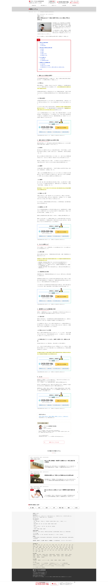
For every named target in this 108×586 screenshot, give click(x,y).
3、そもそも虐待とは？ (42, 57)
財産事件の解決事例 (49, 537)
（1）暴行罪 (42, 49)
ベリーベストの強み (35, 533)
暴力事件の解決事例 (43, 537)
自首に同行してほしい (36, 517)
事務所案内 (74, 5)
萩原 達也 (45, 427)
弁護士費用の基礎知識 (56, 531)
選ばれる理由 (46, 534)
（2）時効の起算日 (43, 45)
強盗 (46, 526)
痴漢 (34, 521)
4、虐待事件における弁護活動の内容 (44, 62)
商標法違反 (53, 526)
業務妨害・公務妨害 (53, 523)
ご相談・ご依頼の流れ (41, 531)
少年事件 (35, 528)
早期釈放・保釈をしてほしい (43, 517)
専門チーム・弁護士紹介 (60, 534)
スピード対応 (41, 534)
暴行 (39, 523)
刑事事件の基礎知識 (35, 530)
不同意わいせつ (43, 521)
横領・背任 (49, 526)
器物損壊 (49, 523)
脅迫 (41, 523)
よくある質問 (42, 540)
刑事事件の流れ (35, 531)
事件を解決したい (44, 5)
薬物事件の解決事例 (70, 537)
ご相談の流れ (33, 5)
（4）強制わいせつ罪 (43, 53)
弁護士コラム (54, 5)
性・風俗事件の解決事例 (36, 537)
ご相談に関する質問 (65, 300)
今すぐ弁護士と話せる (56, 300)
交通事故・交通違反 (39, 528)
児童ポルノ (57, 521)
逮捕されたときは (62, 531)
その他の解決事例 (35, 538)
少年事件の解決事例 (55, 537)
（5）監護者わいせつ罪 (43, 55)
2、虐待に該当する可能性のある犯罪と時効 (45, 47)
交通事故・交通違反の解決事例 (63, 537)
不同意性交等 (47, 521)
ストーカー (65, 521)
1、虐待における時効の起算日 (43, 42)
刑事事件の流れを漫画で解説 (48, 531)
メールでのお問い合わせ (56, 540)
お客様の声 (38, 540)
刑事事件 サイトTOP (35, 513)
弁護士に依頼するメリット (52, 534)
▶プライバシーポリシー (35, 575)
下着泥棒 (61, 521)
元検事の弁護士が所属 (36, 534)
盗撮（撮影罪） (38, 521)
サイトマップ (63, 540)
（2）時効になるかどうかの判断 (45, 65)
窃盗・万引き (43, 526)
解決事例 (34, 536)
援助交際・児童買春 (53, 521)
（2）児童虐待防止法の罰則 (44, 60)
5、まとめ (40, 69)
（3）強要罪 (42, 52)
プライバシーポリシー (69, 540)
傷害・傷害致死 (36, 523)
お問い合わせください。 (60, 436)
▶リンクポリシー (41, 575)
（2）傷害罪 (42, 50)
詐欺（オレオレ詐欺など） (37, 526)
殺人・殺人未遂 (45, 523)
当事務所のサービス (42, 300)
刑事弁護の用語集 (68, 531)
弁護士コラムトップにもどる (54, 442)
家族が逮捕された (50, 517)
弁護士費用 (64, 5)
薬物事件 (44, 528)
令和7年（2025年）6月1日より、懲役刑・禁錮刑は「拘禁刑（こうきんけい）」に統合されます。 (54, 416)
